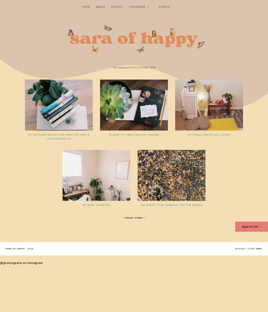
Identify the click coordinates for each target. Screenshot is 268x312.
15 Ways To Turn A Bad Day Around (134, 134)
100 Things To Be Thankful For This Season (172, 205)
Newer (129, 217)
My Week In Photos (96, 205)
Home (86, 6)
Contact (117, 6)
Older (139, 217)
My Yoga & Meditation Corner (209, 134)
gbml (259, 249)
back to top (250, 226)
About (100, 6)
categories (137, 6)
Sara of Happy (15, 249)
